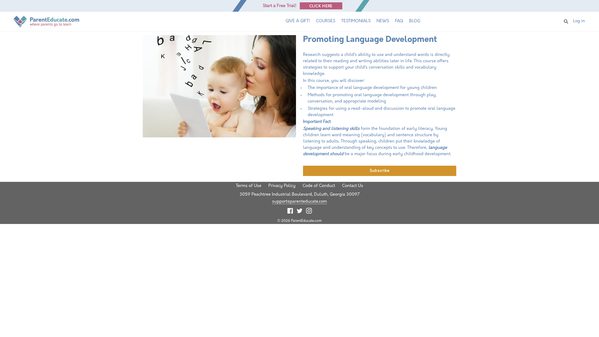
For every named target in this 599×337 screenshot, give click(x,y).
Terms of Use (248, 186)
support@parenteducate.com (299, 202)
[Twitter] (300, 211)
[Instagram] (309, 211)
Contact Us (352, 186)
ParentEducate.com (306, 221)
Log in (585, 21)
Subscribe (380, 171)
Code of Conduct (319, 186)
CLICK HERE (321, 6)
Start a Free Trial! (279, 6)
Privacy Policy (282, 186)
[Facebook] (290, 211)
